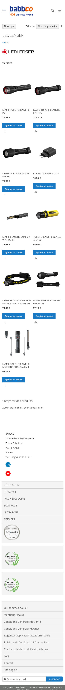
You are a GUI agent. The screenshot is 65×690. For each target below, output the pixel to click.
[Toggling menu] (4, 10)
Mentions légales (14, 615)
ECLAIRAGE (10, 505)
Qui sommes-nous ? (15, 608)
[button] (5, 131)
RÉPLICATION (11, 485)
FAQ (6, 656)
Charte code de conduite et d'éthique (26, 649)
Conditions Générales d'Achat (21, 628)
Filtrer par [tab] (9, 26)
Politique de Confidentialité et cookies (26, 642)
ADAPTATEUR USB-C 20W (46, 173)
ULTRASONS (11, 512)
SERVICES (9, 519)
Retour (5, 42)
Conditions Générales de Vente (22, 621)
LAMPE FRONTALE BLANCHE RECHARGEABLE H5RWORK (17, 302)
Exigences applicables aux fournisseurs (27, 635)
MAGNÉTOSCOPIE (14, 498)
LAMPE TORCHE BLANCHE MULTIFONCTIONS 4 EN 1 (15, 365)
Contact (8, 663)
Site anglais (10, 670)
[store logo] (21, 10)
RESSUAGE (10, 492)
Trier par (30, 26)
